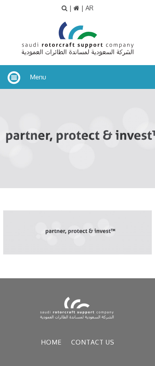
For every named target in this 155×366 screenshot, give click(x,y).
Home (51, 342)
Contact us (92, 342)
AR (89, 8)
